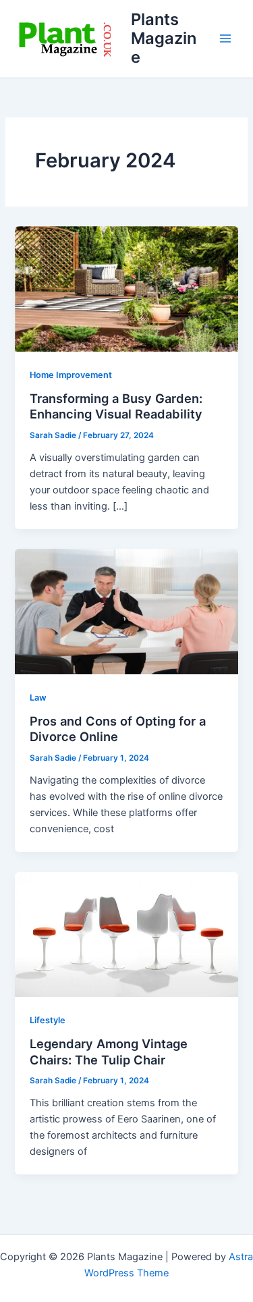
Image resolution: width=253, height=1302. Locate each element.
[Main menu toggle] (225, 38)
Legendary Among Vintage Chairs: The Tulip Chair (109, 1051)
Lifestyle (47, 1020)
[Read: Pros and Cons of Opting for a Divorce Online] (126, 611)
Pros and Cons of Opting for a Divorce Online (118, 728)
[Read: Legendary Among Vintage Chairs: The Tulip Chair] (126, 933)
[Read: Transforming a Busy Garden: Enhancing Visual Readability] (126, 288)
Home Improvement (71, 375)
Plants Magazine (163, 38)
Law (38, 698)
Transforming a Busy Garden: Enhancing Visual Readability (116, 406)
